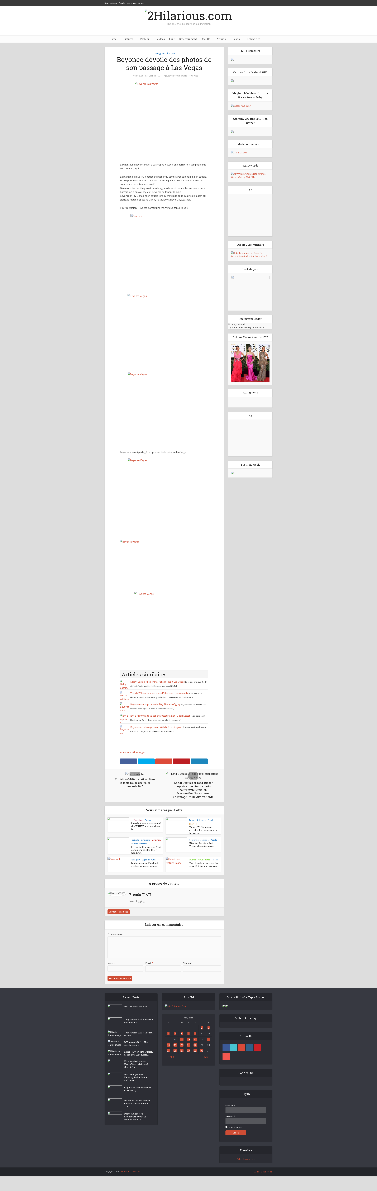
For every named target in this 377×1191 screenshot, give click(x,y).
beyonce (126, 752)
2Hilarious (124, 1171)
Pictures (128, 38)
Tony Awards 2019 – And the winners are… (138, 1021)
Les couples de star (135, 3)
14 (188, 1039)
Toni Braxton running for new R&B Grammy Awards (203, 864)
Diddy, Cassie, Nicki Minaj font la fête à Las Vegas (157, 681)
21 (188, 1045)
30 (202, 1050)
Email (149, 963)
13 (182, 1039)
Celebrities (253, 38)
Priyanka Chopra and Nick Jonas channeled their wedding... (146, 849)
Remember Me (234, 1127)
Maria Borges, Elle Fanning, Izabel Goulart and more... (136, 1077)
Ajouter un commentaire (175, 75)
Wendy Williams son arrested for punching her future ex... (203, 830)
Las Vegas (139, 752)
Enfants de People (197, 820)
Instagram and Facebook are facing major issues (145, 864)
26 (175, 1050)
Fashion (145, 38)
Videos (161, 38)
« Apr (171, 1056)
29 (195, 1050)
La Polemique (137, 820)
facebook (226, 1047)
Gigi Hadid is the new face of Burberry (137, 1089)
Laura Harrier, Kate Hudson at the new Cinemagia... (138, 1053)
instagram (249, 1047)
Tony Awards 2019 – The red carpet (138, 1034)
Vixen (269, 1171)
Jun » (207, 1056)
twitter (233, 1047)
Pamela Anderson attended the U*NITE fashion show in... (146, 826)
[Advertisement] (250, 215)
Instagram (159, 53)
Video (263, 1171)
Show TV (193, 823)
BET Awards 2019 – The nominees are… (136, 1044)
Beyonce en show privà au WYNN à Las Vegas (155, 727)
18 (168, 1045)
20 (182, 1045)
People (122, 3)
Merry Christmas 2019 (135, 1006)
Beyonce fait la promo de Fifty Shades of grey (155, 704)
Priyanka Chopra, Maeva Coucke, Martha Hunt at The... (137, 1103)
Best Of (205, 38)
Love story (156, 840)
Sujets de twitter (139, 843)
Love (172, 38)
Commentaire (115, 934)
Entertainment (188, 38)
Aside (256, 1171)
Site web (187, 963)
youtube (226, 1056)
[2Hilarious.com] (188, 14)
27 (182, 1050)
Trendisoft (135, 1171)
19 (175, 1045)
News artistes (111, 3)
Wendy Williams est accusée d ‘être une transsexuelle (159, 693)
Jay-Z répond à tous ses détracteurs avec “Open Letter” (160, 715)
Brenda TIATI (155, 75)
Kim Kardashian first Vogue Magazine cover (201, 844)
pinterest (257, 1047)
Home (113, 38)
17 (208, 1039)
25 (168, 1050)
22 (195, 1045)
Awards (221, 38)
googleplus (241, 1047)
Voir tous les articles (118, 911)
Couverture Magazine (199, 840)
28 (188, 1050)
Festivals (135, 840)
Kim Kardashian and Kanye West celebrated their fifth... (136, 1064)
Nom (111, 963)
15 (195, 1039)
